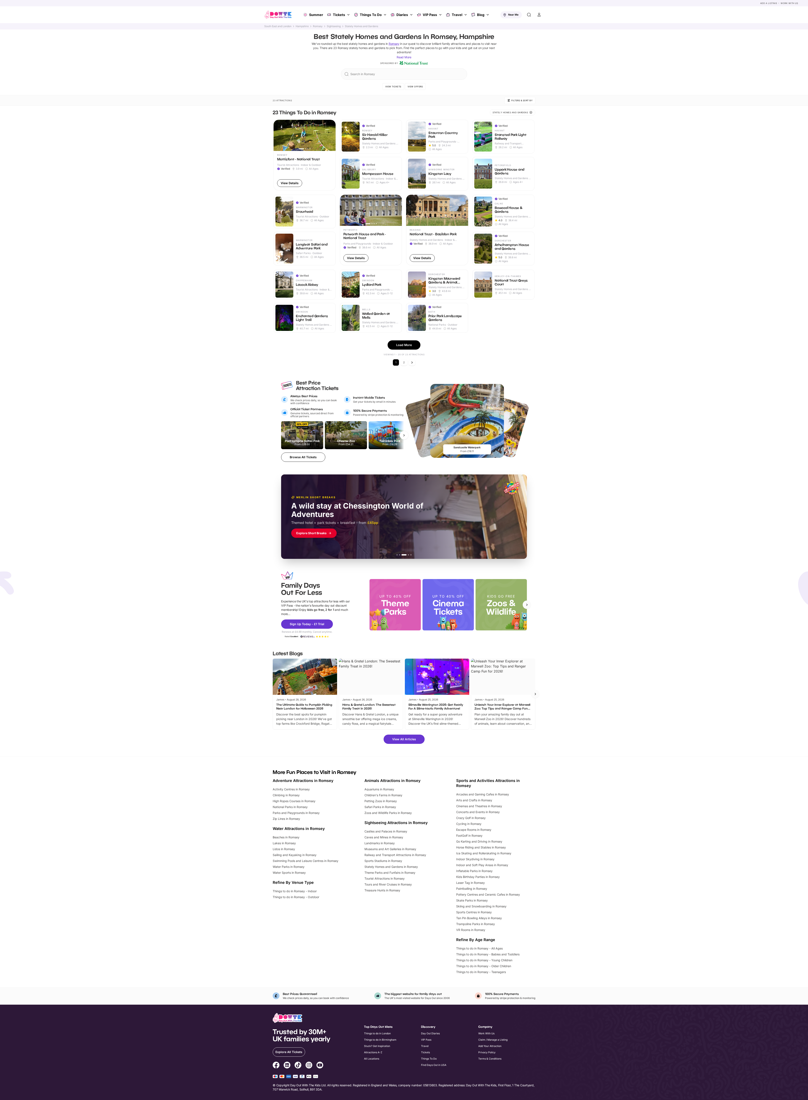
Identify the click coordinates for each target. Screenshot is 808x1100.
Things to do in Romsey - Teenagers (481, 972)
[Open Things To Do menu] (385, 15)
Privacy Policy (487, 1052)
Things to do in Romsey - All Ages (479, 948)
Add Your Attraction (489, 1046)
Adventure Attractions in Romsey (303, 780)
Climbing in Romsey (286, 795)
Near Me (513, 14)
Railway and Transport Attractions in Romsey (395, 855)
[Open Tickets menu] (349, 15)
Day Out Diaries (430, 1033)
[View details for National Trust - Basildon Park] (437, 230)
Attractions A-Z (373, 1052)
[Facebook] (276, 1066)
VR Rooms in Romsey (470, 930)
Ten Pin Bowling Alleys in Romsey (479, 918)
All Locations (371, 1058)
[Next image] (330, 135)
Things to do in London (377, 1033)
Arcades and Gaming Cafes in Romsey (482, 794)
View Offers (415, 86)
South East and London (277, 26)
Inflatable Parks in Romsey (474, 871)
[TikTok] (298, 1066)
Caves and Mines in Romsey (383, 837)
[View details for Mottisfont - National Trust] (305, 155)
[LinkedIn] (287, 1066)
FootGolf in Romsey (469, 835)
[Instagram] (309, 1066)
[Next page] (412, 362)
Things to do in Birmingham (380, 1039)
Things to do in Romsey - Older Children (483, 966)
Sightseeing (334, 26)
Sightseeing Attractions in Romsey (396, 822)
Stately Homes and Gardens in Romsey (391, 866)
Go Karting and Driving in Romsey (479, 841)
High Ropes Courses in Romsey (294, 801)
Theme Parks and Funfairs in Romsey (389, 872)
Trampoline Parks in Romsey (475, 924)
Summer (316, 15)
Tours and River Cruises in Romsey (388, 884)
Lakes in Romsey (284, 843)
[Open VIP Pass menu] (441, 15)
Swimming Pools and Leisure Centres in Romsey (305, 861)
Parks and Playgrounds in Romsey (296, 813)
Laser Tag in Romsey (470, 882)
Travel (457, 15)
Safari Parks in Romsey (380, 807)
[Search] (529, 14)
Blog (480, 15)
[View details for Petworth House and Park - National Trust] (371, 230)
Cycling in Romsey (468, 824)
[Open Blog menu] (488, 15)
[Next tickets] (404, 435)
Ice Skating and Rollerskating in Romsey (483, 853)
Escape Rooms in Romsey (473, 829)
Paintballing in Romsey (471, 888)
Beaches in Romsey (286, 837)
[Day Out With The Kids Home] (278, 14)
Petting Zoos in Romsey (380, 801)
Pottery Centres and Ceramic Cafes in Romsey (488, 894)
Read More (404, 57)
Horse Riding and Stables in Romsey (481, 847)
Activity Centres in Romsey (291, 789)
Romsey (318, 26)
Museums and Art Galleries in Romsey (390, 849)
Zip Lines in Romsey (286, 818)
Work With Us (789, 3)
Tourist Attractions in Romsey (384, 878)
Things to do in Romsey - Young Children (484, 960)
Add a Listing (768, 3)
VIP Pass (430, 15)
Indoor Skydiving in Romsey (475, 859)
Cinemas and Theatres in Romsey (479, 806)
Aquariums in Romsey (379, 789)
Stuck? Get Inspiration (377, 1046)
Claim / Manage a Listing (493, 1039)
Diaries (402, 15)
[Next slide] (527, 605)
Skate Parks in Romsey (472, 900)
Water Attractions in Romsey (299, 828)
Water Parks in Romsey (288, 866)
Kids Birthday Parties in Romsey (478, 877)
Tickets (339, 15)
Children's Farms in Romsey (383, 795)
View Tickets (393, 86)
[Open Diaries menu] (412, 15)
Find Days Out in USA (433, 1065)
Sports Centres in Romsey (474, 912)
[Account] (539, 14)
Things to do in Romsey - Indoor (295, 891)
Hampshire (302, 26)
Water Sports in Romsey (289, 872)
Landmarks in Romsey (379, 843)
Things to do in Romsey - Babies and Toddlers (488, 954)
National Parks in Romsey (290, 807)
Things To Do (371, 15)
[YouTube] (319, 1066)
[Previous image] (278, 135)
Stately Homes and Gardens (361, 26)
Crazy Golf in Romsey (471, 818)
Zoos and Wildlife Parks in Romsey (388, 813)
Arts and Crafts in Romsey (474, 800)
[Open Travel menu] (466, 15)
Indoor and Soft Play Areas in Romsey (482, 865)
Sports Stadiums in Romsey (383, 861)
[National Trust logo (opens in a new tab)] (414, 63)
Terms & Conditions (489, 1058)
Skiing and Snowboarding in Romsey (481, 906)
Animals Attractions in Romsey (392, 780)
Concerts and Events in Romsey (478, 812)
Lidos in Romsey (284, 849)
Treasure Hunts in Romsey (382, 890)
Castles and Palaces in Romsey (385, 831)
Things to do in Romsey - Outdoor (296, 897)
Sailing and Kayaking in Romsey (294, 855)
